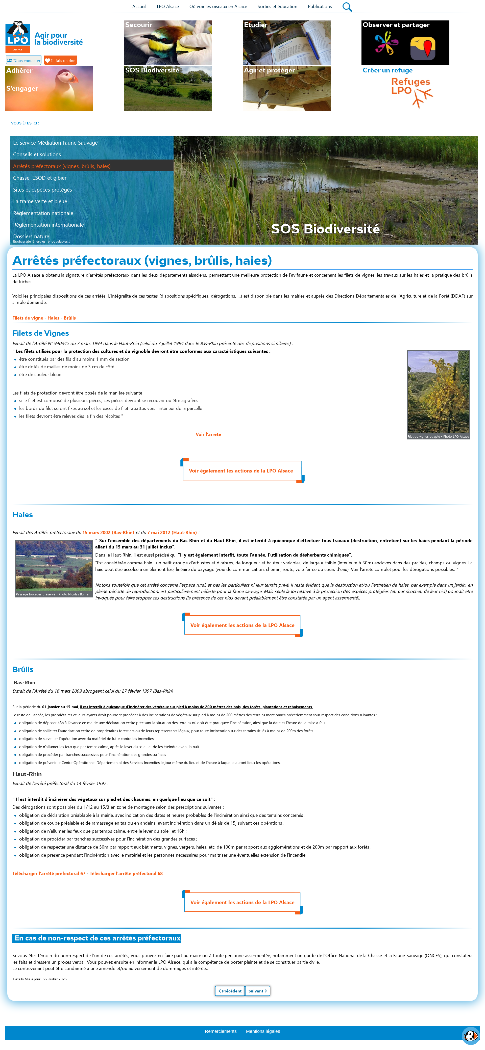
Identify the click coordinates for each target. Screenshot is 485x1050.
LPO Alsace (168, 6)
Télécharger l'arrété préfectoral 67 (48, 873)
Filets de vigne (27, 317)
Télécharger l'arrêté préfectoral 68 (126, 873)
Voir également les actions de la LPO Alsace (241, 470)
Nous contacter (26, 60)
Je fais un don (63, 60)
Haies (53, 317)
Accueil (139, 6)
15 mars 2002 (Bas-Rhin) (108, 532)
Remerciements (221, 1031)
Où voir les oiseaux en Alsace (218, 6)
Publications (320, 6)
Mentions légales (263, 1031)
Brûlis (70, 317)
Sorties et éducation (277, 6)
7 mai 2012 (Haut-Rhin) (172, 532)
